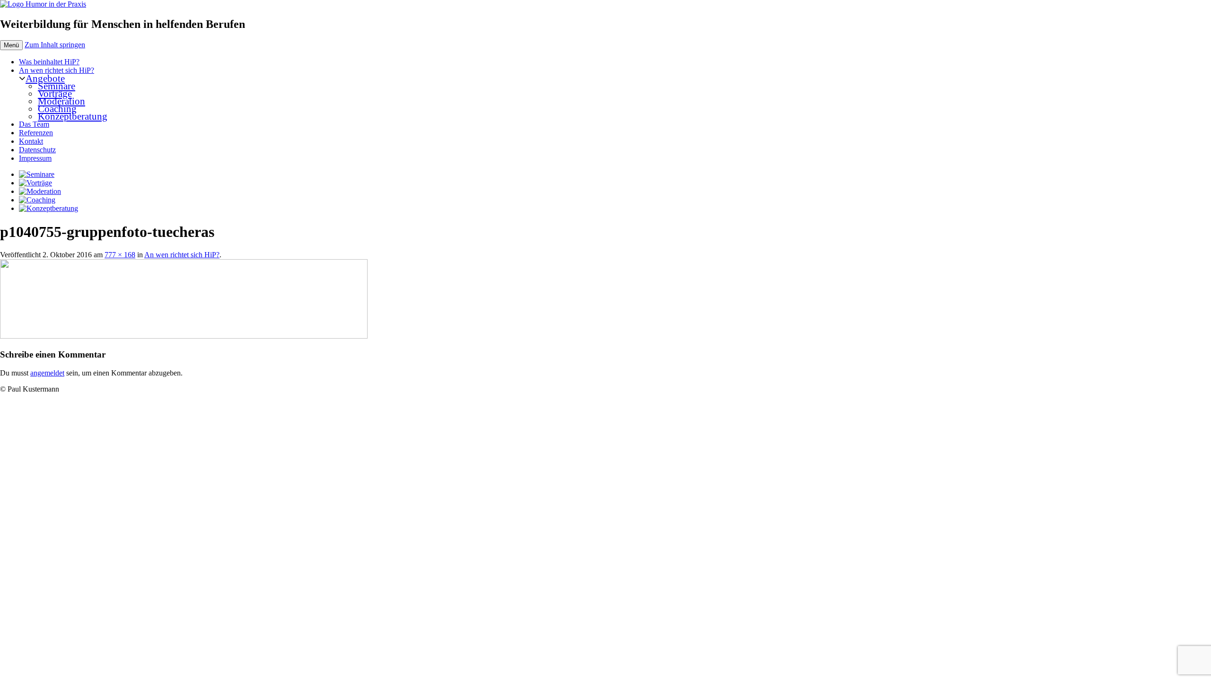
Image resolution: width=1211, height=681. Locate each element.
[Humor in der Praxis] (43, 4)
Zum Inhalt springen (55, 45)
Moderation (61, 101)
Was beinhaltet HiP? (49, 62)
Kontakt (31, 141)
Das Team (34, 124)
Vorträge (55, 93)
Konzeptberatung (72, 116)
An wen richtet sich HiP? (56, 70)
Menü (11, 45)
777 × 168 (120, 255)
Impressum (35, 158)
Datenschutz (37, 150)
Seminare (56, 86)
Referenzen (36, 133)
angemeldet (47, 373)
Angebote (45, 78)
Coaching (57, 109)
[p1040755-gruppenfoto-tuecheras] (184, 336)
